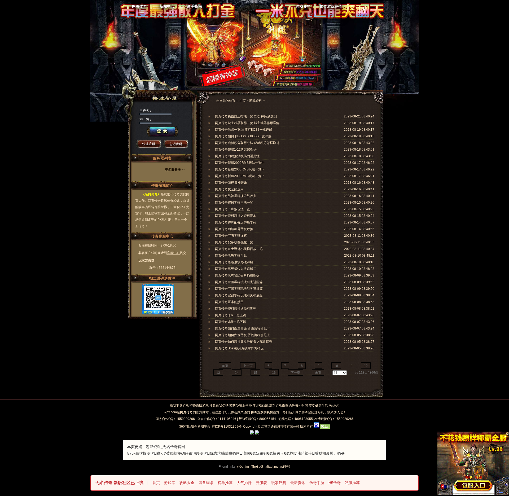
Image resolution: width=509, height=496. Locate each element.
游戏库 (169, 483)
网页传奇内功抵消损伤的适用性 (237, 156)
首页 (225, 366)
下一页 (295, 373)
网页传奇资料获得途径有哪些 (235, 308)
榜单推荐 (225, 483)
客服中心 (173, 253)
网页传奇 (139, 6)
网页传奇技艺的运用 (229, 189)
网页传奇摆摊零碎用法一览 (234, 202)
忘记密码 (175, 144)
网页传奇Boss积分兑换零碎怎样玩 (239, 348)
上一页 (248, 366)
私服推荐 (352, 483)
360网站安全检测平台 (194, 426)
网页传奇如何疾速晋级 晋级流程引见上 (242, 335)
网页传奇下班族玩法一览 (232, 209)
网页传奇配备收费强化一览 (234, 242)
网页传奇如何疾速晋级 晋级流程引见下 (242, 328)
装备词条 (206, 483)
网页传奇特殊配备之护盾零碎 (235, 222)
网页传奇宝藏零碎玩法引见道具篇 (239, 289)
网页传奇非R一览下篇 (230, 322)
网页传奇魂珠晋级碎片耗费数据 (237, 275)
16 (274, 373)
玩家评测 (278, 483)
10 (336, 366)
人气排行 (244, 483)
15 (255, 373)
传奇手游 (316, 483)
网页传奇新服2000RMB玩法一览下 (240, 169)
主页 (242, 101)
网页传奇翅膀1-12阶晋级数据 (236, 149)
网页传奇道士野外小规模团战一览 (239, 249)
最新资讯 (297, 483)
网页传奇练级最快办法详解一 (235, 262)
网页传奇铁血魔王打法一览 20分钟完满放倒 (246, 116)
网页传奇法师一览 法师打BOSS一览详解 (243, 129)
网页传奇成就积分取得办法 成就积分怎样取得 (247, 143)
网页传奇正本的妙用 (229, 302)
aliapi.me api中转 (277, 466)
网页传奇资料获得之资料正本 (235, 216)
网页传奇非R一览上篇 (230, 315)
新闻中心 (167, 6)
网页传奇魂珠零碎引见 (231, 255)
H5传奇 (334, 483)
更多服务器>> (175, 170)
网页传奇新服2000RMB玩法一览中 (240, 163)
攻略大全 (186, 483)
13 (218, 373)
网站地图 (334, 405)
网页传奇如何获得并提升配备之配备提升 (243, 342)
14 (237, 373)
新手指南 (194, 6)
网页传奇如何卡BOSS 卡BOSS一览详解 (243, 136)
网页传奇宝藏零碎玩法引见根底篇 (239, 295)
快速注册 (148, 144)
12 (366, 366)
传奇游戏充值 (331, 6)
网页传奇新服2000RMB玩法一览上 (240, 176)
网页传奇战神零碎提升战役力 (235, 196)
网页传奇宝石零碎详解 (231, 236)
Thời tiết (257, 466)
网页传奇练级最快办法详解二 (235, 269)
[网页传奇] (249, 12)
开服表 (261, 483)
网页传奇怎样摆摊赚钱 (231, 183)
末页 (318, 373)
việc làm (243, 466)
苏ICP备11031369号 (227, 426)
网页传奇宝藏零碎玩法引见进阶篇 (239, 282)
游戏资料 (303, 6)
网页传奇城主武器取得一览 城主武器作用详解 (247, 123)
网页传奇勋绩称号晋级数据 (234, 229)
